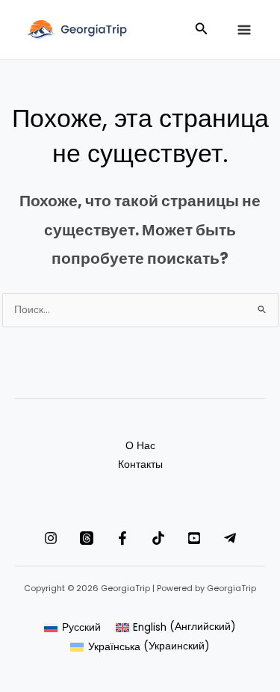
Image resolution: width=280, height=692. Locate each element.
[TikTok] (158, 538)
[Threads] (86, 538)
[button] (201, 29)
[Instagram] (50, 538)
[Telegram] (230, 538)
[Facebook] (122, 538)
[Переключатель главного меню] (244, 30)
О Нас (140, 446)
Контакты (140, 464)
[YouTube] (194, 538)
